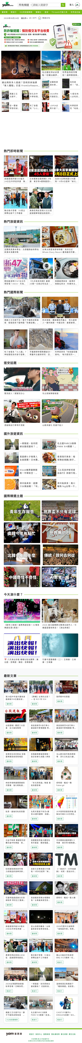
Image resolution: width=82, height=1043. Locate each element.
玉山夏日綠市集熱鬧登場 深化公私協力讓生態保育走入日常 (66, 756)
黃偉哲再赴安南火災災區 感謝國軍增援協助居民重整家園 (15, 957)
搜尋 (46, 12)
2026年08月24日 (11, 18)
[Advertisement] (41, 132)
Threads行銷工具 (59, 12)
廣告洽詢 (72, 1034)
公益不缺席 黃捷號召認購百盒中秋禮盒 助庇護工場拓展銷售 (16, 842)
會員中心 (38, 1034)
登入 (72, 4)
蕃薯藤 (7, 4)
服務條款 (46, 1034)
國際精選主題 (13, 496)
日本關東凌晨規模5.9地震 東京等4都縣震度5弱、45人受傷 (65, 842)
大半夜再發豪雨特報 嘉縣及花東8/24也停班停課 (66, 814)
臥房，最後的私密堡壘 (15, 811)
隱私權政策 (55, 1034)
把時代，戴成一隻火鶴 (66, 897)
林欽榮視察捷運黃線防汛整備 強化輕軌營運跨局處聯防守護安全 (15, 785)
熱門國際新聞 (13, 292)
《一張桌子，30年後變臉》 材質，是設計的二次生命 (66, 871)
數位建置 (64, 1034)
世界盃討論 (75, 12)
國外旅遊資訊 (13, 434)
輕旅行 (14, 12)
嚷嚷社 (38, 12)
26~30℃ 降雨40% (39, 18)
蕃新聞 (5, 12)
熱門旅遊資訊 (13, 222)
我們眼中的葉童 (63, 696)
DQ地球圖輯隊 (26, 12)
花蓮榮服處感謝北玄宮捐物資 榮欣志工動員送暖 (16, 900)
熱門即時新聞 (13, 151)
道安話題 (10, 363)
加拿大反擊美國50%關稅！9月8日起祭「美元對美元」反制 (41, 871)
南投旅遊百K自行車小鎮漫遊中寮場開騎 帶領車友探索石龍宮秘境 (41, 728)
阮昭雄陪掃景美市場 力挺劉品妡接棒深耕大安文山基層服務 (15, 871)
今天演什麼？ (13, 594)
